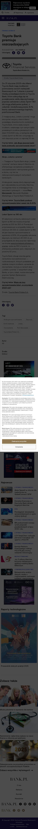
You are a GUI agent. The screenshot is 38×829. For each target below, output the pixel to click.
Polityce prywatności (28, 395)
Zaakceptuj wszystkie (19, 441)
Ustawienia (19, 447)
